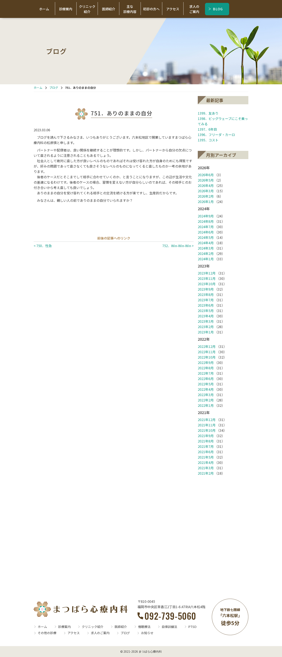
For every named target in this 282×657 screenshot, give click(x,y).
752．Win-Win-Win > (178, 245)
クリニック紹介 (87, 9)
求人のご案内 (194, 9)
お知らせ (147, 633)
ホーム (44, 8)
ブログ (53, 88)
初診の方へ (151, 8)
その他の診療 (47, 633)
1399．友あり (208, 113)
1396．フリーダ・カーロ (216, 134)
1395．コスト (208, 139)
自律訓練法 (169, 626)
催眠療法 (144, 626)
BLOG (218, 8)
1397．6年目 (207, 129)
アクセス (172, 8)
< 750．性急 (43, 245)
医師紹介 (108, 8)
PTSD (192, 626)
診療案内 (65, 8)
